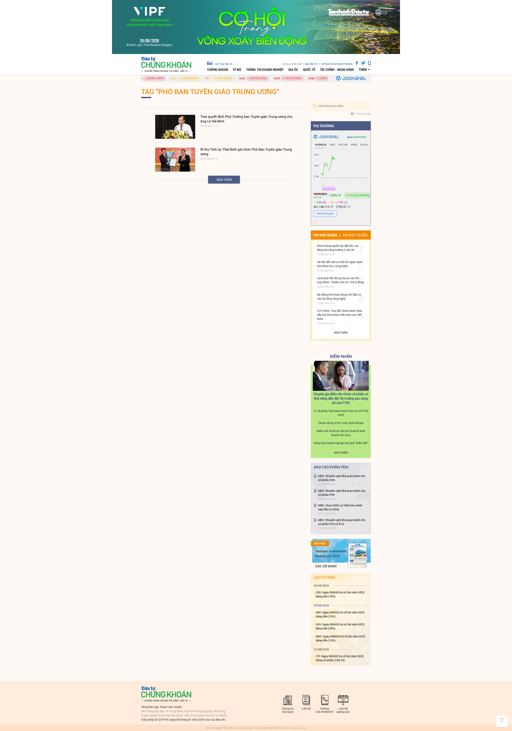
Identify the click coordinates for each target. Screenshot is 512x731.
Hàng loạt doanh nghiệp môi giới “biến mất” (341, 443)
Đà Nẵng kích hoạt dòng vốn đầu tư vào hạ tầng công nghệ (339, 296)
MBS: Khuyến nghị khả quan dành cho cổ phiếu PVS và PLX (341, 522)
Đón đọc (320, 543)
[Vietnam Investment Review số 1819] (357, 555)
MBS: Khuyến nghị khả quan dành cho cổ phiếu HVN (341, 478)
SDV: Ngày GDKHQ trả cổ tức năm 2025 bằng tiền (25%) (340, 626)
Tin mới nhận (325, 235)
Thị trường (323, 125)
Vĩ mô (237, 70)
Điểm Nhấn (341, 356)
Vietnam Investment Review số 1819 (330, 553)
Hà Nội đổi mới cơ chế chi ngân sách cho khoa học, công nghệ (339, 264)
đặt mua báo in (223, 63)
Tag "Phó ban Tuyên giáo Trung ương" (210, 91)
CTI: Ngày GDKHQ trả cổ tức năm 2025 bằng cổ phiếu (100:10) (340, 658)
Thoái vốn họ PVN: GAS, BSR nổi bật (341, 423)
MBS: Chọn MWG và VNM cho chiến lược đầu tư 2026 (340, 507)
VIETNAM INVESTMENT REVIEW (337, 64)
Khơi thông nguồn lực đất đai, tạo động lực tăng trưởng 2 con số (338, 248)
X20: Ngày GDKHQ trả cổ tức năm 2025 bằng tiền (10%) (340, 594)
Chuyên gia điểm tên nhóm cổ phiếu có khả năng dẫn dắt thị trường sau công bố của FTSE (340, 398)
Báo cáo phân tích (331, 467)
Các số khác (326, 566)
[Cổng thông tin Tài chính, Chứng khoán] (166, 64)
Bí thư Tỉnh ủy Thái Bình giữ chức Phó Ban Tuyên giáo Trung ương (246, 151)
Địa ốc (293, 70)
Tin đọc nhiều (355, 235)
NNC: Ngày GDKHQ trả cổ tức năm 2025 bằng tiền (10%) (340, 638)
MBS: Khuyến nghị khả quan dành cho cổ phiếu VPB (341, 493)
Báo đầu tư (311, 64)
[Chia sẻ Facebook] (355, 63)
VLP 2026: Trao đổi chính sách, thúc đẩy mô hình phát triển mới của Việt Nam (339, 315)
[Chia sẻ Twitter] (361, 63)
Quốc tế (309, 70)
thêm (363, 70)
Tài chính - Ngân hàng (337, 70)
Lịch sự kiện (324, 577)
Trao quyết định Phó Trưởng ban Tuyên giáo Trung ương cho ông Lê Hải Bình (246, 118)
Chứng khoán (217, 70)
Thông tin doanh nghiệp (265, 70)
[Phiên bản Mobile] (368, 63)
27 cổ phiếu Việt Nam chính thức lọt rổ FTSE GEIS (340, 413)
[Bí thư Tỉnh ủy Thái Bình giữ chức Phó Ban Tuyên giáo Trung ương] (175, 160)
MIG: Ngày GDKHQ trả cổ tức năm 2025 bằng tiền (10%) (340, 614)
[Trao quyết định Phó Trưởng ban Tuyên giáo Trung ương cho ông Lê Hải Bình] (175, 127)
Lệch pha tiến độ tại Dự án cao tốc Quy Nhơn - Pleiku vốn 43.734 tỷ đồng (340, 280)
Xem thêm (224, 180)
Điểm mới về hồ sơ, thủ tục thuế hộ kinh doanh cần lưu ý (341, 433)
